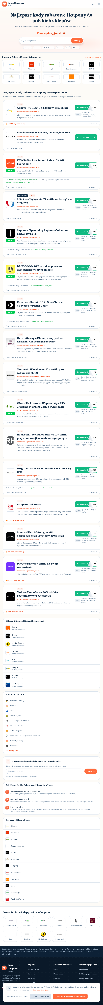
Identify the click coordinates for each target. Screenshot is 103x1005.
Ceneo (59, 48)
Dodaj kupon (59, 974)
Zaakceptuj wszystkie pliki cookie (70, 996)
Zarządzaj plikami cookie (17, 996)
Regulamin (83, 969)
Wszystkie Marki (34, 969)
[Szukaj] (92, 4)
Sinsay (37, 48)
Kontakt (57, 978)
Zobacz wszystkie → (93, 57)
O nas (56, 969)
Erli (67, 48)
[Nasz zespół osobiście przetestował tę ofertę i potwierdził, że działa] (43, 180)
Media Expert (48, 48)
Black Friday (33, 978)
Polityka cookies (86, 978)
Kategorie (32, 974)
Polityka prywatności (88, 974)
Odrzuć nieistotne (41, 996)
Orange (27, 48)
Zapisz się (90, 771)
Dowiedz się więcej (40, 990)
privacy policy (33, 776)
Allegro (75, 48)
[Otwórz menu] (98, 4)
